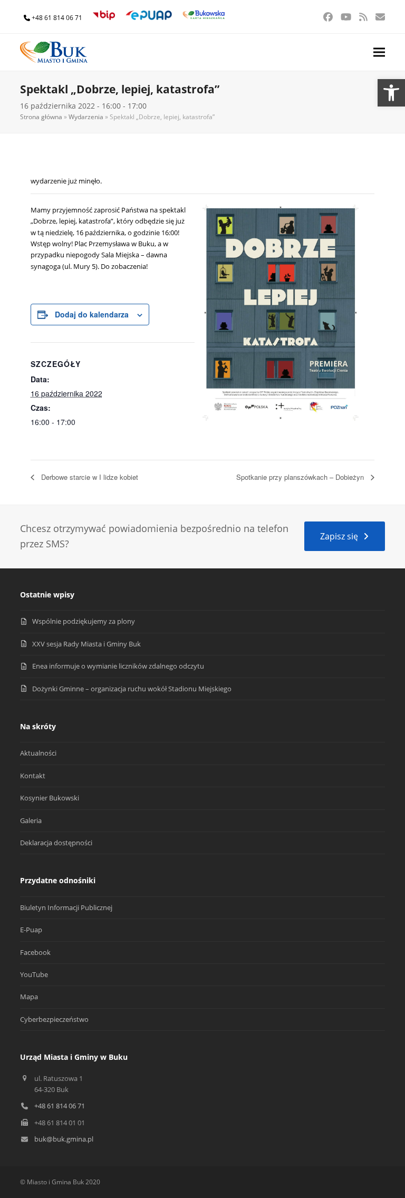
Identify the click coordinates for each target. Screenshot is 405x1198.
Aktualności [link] (38, 753)
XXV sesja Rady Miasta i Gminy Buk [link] (86, 644)
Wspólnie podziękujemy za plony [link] (83, 621)
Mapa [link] (29, 996)
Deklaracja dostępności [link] (56, 842)
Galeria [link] (31, 820)
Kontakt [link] (32, 775)
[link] (391, 93)
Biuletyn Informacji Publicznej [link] (66, 907)
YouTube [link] (34, 974)
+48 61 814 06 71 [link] (57, 17)
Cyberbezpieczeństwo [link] (54, 1019)
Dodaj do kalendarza (92, 314)
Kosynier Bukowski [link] (49, 798)
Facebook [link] (35, 952)
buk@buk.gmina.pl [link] (63, 1139)
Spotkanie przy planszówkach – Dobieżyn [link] (301, 477)
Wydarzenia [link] (86, 116)
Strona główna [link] (41, 116)
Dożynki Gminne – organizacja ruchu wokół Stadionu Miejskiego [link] (132, 688)
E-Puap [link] (31, 929)
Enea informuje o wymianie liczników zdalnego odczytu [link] (118, 666)
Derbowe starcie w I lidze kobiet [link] (88, 477)
